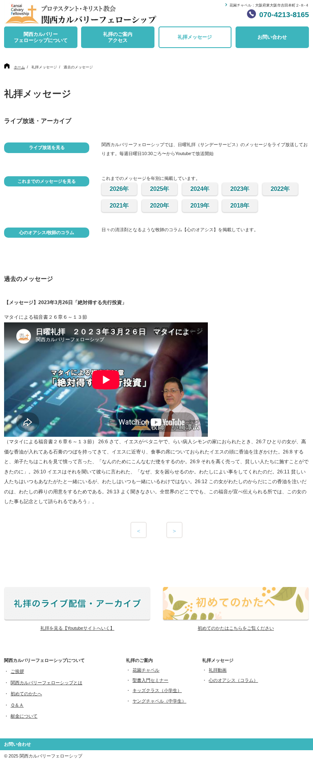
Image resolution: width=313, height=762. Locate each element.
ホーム (19, 67)
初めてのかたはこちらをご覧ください (236, 628)
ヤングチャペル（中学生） (159, 700)
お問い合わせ (272, 37)
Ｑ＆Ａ (17, 705)
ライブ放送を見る (47, 147)
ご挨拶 (17, 671)
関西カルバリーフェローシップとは (46, 682)
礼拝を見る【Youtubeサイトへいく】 (77, 628)
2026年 (119, 188)
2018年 (239, 205)
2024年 (199, 188)
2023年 (239, 188)
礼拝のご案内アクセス (117, 37)
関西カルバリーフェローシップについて (41, 37)
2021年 (119, 205)
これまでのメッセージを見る (47, 181)
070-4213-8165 (284, 14)
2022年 (280, 188)
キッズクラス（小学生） (157, 690)
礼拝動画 (218, 670)
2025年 (159, 188)
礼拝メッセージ (195, 37)
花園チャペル (145, 670)
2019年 (199, 205)
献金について (24, 716)
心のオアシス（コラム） (233, 680)
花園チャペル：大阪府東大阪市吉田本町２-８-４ (269, 5)
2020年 (159, 205)
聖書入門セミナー (150, 680)
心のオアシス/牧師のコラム (46, 232)
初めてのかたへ (26, 693)
